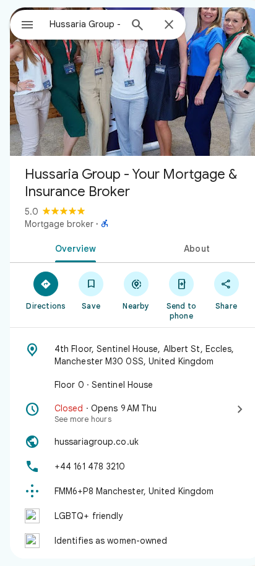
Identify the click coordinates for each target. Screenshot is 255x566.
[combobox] (85, 24)
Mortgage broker (59, 223)
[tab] (73, 247)
